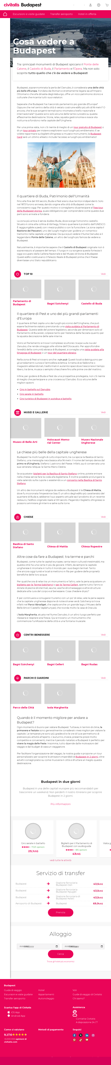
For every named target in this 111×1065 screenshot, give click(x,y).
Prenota (60, 912)
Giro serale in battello (31, 394)
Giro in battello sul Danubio (35, 389)
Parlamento (62, 68)
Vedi (103, 274)
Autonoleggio (46, 998)
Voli (75, 990)
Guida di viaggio (5, 14)
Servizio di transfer (60, 873)
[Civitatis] (9, 1060)
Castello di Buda (40, 68)
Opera (78, 68)
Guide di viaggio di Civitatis (87, 994)
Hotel (41, 990)
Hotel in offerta (87, 14)
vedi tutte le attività (60, 860)
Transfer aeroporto (61, 14)
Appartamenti (46, 994)
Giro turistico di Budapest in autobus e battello (45, 398)
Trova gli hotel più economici (60, 961)
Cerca (60, 954)
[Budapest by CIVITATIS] (12, 5)
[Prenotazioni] (91, 5)
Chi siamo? (79, 998)
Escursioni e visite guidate (29, 14)
